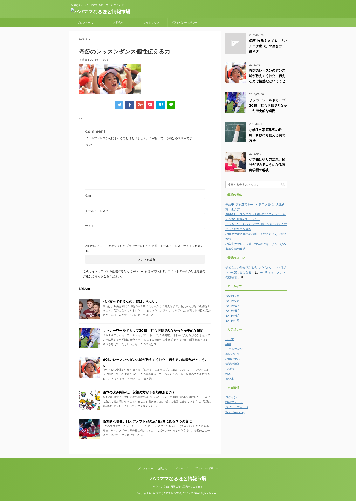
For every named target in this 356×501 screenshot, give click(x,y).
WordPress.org (235, 412)
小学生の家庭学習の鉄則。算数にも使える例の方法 (267, 135)
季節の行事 (232, 354)
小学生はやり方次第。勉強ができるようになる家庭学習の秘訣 (267, 164)
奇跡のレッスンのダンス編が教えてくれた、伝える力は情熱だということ (267, 75)
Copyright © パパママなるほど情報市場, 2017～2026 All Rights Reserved (178, 493)
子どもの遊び (234, 349)
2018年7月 (232, 300)
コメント (91, 145)
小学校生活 (232, 359)
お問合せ (118, 22)
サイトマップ (151, 22)
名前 (89, 195)
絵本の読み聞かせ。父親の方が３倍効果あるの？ (139, 392)
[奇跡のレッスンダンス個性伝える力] (160, 105)
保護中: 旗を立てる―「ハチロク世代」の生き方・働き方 (268, 46)
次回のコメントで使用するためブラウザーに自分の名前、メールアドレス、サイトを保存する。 (144, 248)
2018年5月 (232, 310)
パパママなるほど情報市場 (178, 478)
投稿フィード (234, 402)
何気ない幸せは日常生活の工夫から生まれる (178, 486)
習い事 (229, 378)
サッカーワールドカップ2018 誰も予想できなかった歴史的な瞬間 (153, 330)
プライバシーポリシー (184, 22)
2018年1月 (232, 320)
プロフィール (85, 22)
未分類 (229, 368)
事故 (228, 344)
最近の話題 (232, 364)
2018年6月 (232, 305)
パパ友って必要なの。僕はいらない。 (131, 301)
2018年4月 (232, 315)
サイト (89, 225)
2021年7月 (232, 296)
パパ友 (229, 339)
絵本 (228, 373)
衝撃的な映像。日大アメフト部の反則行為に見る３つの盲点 (147, 421)
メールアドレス (96, 210)
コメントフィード (236, 407)
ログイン (231, 397)
